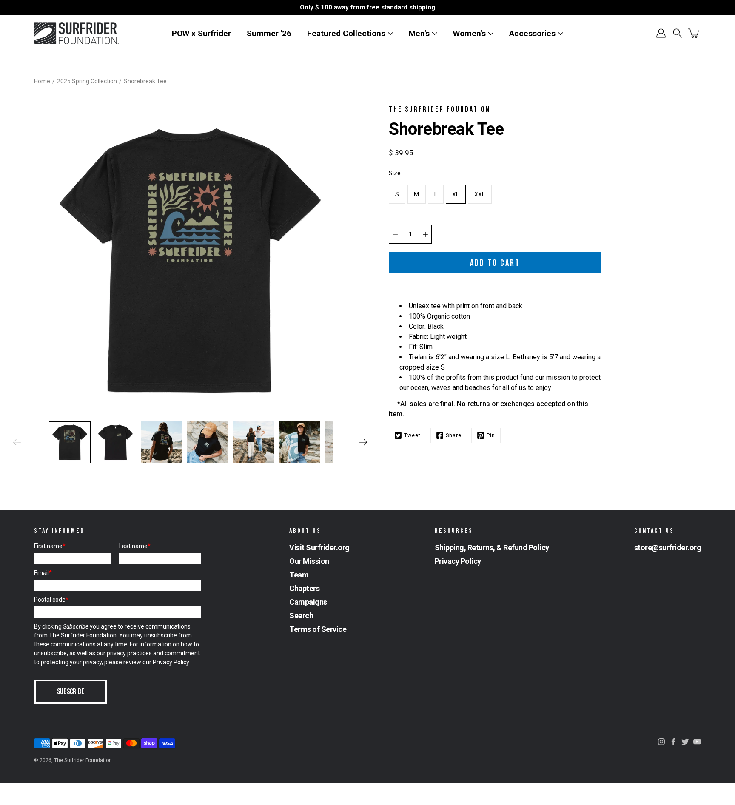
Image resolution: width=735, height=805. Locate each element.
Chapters (304, 588)
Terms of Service (317, 629)
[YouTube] (697, 741)
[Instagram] (661, 741)
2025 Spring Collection (87, 81)
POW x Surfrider (201, 33)
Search (301, 615)
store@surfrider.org (667, 547)
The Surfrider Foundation (83, 760)
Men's (419, 33)
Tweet (412, 435)
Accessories (532, 33)
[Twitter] (685, 741)
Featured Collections (346, 33)
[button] (677, 33)
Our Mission (309, 561)
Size (395, 173)
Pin (491, 435)
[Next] (363, 442)
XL (455, 194)
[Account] (661, 33)
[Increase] (425, 234)
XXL (479, 194)
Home (42, 81)
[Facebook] (673, 741)
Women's (469, 33)
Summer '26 (269, 33)
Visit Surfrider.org (319, 547)
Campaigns (308, 601)
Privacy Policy (171, 662)
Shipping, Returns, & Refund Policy (492, 547)
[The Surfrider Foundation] (76, 33)
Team (298, 574)
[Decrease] (395, 234)
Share (454, 435)
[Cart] (694, 33)
